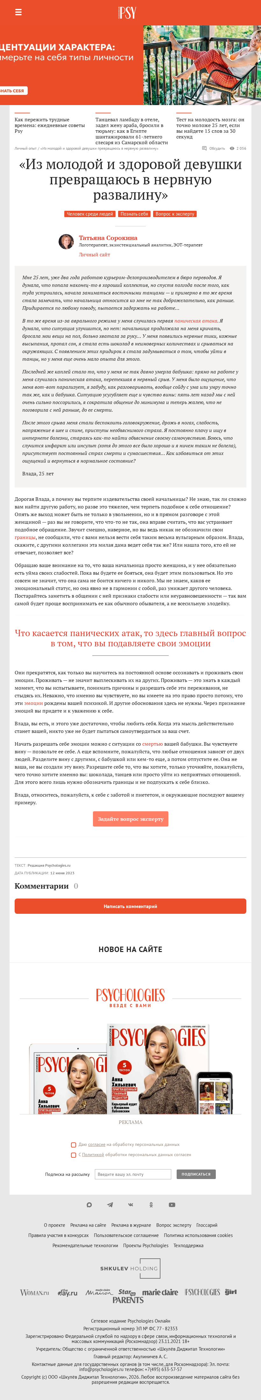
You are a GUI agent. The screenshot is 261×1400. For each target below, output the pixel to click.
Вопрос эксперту (173, 1225)
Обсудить (217, 148)
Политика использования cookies (198, 1235)
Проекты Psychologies (145, 1245)
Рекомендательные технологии (85, 1245)
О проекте (54, 1225)
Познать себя (134, 214)
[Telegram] (110, 1204)
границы (25, 537)
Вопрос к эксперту (175, 214)
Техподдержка (188, 1245)
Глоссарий (206, 1225)
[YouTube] (172, 1204)
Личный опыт (26, 148)
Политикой (93, 1154)
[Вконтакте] (131, 1204)
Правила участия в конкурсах (58, 1235)
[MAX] (89, 1204)
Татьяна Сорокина (108, 237)
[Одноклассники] (151, 1204)
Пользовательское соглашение (126, 1235)
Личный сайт (94, 254)
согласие (96, 1144)
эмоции (33, 703)
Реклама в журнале (131, 1225)
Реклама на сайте (88, 1225)
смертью (152, 743)
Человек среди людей (90, 214)
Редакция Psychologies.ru (49, 865)
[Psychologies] (128, 12)
